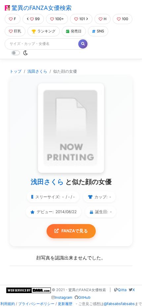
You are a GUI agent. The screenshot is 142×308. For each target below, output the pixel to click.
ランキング (46, 31)
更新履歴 (65, 303)
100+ (59, 19)
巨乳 (17, 31)
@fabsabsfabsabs (119, 303)
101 (82, 19)
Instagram (63, 297)
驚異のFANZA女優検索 (41, 7)
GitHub (84, 297)
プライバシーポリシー (36, 303)
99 (37, 19)
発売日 (76, 31)
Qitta (122, 290)
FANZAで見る (74, 230)
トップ (15, 71)
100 (125, 19)
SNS (100, 31)
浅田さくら (37, 71)
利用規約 (7, 303)
